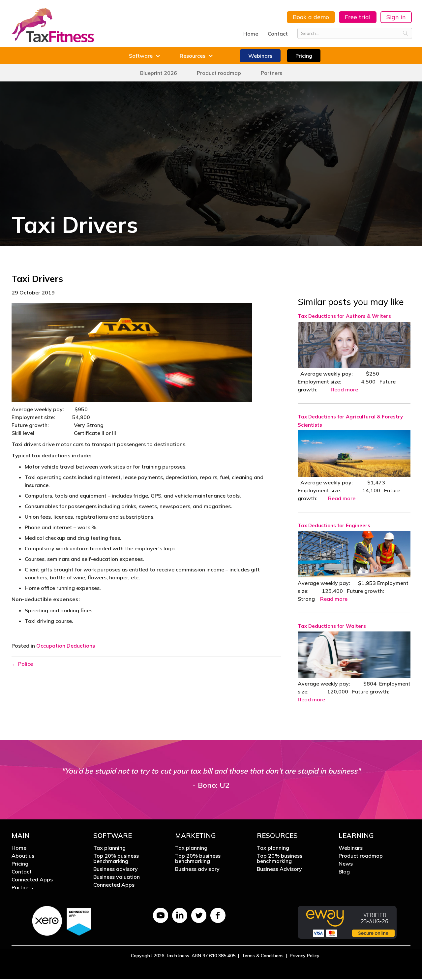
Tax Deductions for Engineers (334, 525)
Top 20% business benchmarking (116, 858)
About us (23, 856)
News (346, 864)
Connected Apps (32, 880)
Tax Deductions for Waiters (332, 626)
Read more (344, 389)
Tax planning (109, 848)
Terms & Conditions (263, 956)
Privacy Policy (304, 956)
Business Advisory (279, 869)
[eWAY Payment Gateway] (347, 921)
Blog (344, 872)
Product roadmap (361, 856)
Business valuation (116, 877)
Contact (278, 33)
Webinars (351, 848)
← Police (22, 663)
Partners (22, 888)
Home (250, 33)
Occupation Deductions (65, 645)
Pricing (20, 864)
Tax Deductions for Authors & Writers (344, 316)
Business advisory (115, 869)
